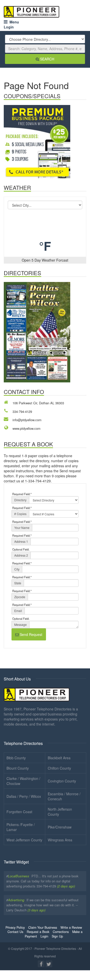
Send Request (30, 634)
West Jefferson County (24, 839)
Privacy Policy (15, 927)
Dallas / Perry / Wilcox (23, 796)
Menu (13, 21)
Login (9, 26)
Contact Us (15, 931)
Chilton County (59, 768)
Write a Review (71, 927)
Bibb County (16, 757)
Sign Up (57, 936)
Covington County (62, 780)
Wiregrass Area (60, 839)
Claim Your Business (42, 927)
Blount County (17, 768)
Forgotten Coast (19, 811)
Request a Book (38, 931)
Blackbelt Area (59, 757)
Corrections (61, 931)
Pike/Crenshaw (60, 827)
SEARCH (46, 58)
